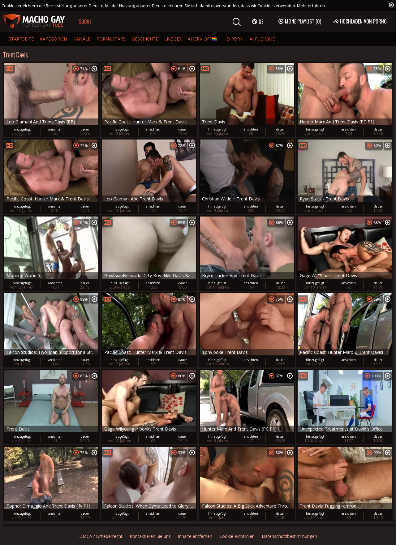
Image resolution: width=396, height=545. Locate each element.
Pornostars (111, 39)
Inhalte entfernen (195, 536)
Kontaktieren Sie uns (150, 536)
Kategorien (53, 39)
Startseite (21, 39)
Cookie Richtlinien (237, 536)
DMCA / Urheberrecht (101, 536)
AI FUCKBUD (263, 39)
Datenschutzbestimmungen (289, 536)
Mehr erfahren (311, 5)
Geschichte (145, 39)
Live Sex (173, 39)
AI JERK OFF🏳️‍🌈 (202, 39)
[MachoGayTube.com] (34, 21)
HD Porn (233, 39)
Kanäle (81, 39)
